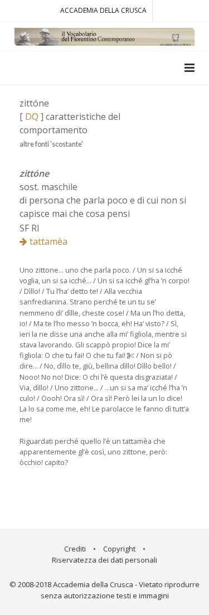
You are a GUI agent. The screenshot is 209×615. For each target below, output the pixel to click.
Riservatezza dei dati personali (104, 560)
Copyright (119, 549)
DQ (31, 116)
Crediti (75, 549)
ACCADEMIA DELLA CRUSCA (103, 10)
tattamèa (47, 241)
